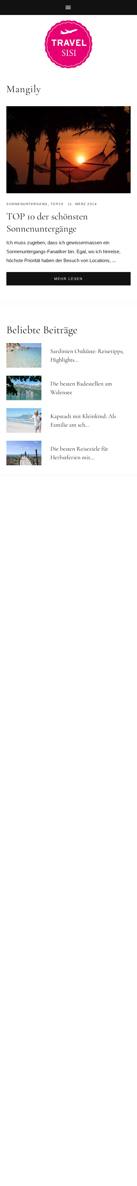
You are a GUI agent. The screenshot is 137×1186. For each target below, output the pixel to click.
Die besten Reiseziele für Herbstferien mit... (79, 453)
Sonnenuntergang (27, 204)
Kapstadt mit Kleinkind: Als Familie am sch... (83, 420)
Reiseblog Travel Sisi (68, 44)
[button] (68, 7)
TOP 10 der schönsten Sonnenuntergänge (47, 222)
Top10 (57, 204)
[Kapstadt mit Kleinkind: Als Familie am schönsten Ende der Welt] (26, 420)
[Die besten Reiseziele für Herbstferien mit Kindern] (26, 453)
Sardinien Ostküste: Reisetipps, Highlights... (87, 355)
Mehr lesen (68, 279)
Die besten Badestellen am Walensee (81, 388)
